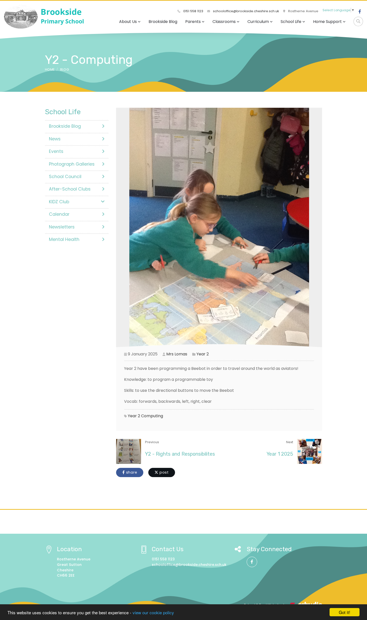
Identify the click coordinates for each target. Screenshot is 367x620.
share (131, 472)
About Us (128, 21)
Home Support (327, 21)
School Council (65, 177)
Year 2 (202, 354)
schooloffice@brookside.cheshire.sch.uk (245, 11)
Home (49, 69)
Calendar (59, 214)
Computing (152, 416)
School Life (291, 21)
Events (56, 151)
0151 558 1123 (192, 11)
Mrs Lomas (176, 354)
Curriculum (258, 21)
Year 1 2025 (280, 454)
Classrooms (224, 21)
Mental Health (64, 239)
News (55, 139)
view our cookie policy (153, 612)
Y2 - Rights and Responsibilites (180, 454)
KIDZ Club (59, 202)
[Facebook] (360, 12)
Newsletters (62, 227)
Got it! (344, 612)
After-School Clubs (70, 189)
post (163, 472)
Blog (64, 69)
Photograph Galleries (72, 164)
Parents (193, 21)
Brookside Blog (163, 21)
